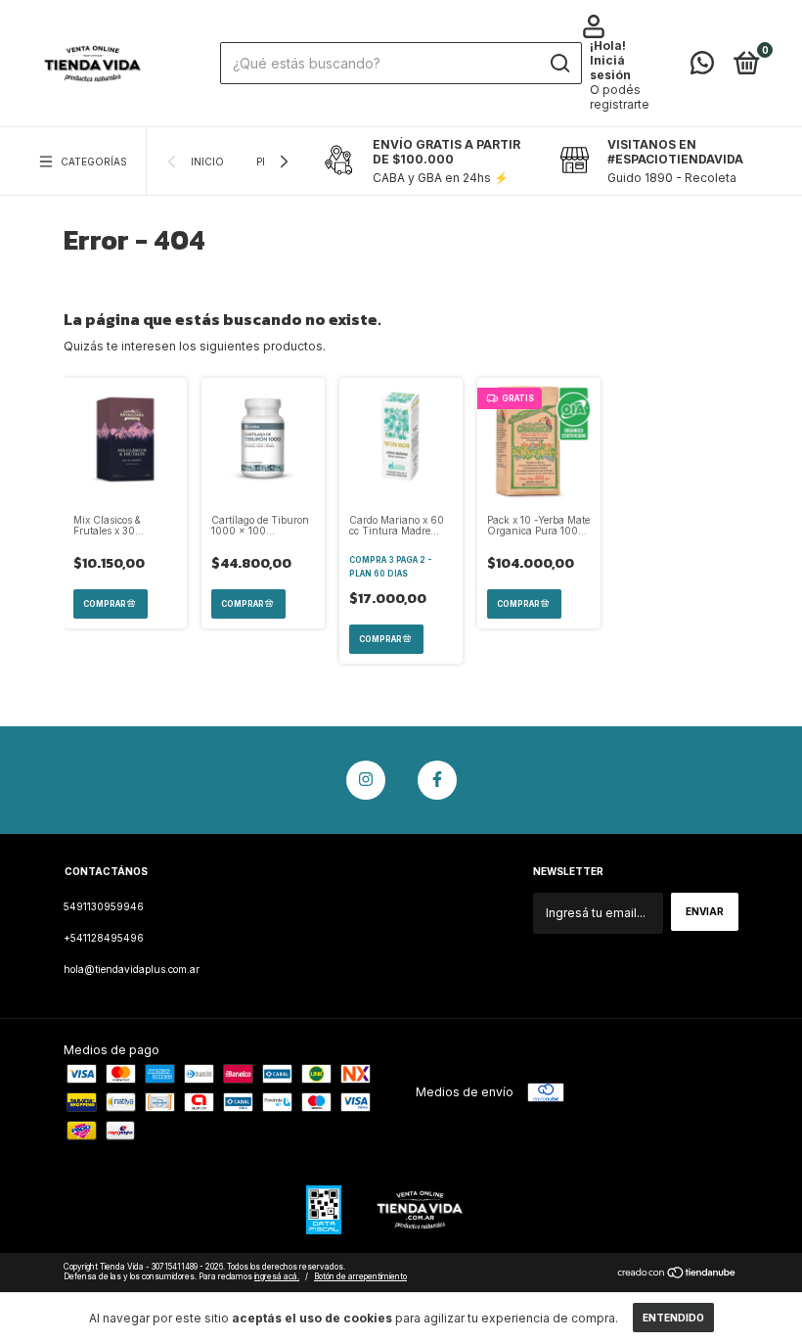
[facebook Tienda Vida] (437, 780)
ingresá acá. (276, 1276)
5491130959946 (104, 906)
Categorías (94, 161)
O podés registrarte (619, 97)
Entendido (673, 1317)
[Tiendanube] (677, 1275)
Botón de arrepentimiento (360, 1276)
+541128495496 (104, 938)
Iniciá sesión (610, 67)
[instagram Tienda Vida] (365, 780)
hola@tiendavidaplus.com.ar (132, 969)
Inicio (207, 161)
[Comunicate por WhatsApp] (702, 67)
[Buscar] (559, 63)
